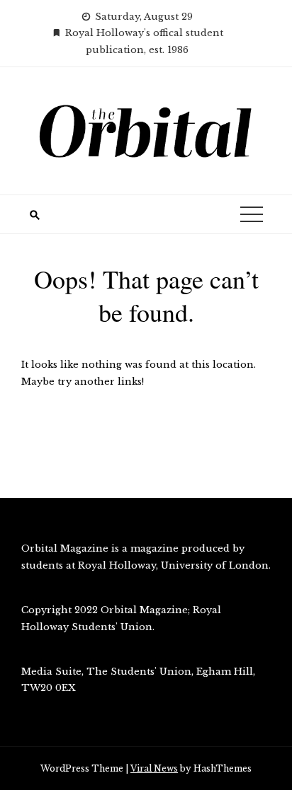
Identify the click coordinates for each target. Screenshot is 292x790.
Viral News (154, 768)
